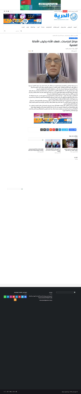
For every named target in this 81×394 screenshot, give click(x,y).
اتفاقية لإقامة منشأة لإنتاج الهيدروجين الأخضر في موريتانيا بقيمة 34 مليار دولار (35, 149)
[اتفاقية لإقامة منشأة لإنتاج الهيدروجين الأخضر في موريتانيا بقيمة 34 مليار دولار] (35, 143)
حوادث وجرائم (63, 27)
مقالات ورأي (71, 38)
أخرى (38, 27)
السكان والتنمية (49, 27)
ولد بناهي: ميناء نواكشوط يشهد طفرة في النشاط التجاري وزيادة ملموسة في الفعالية (53, 150)
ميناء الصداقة (33, 27)
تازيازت (27, 27)
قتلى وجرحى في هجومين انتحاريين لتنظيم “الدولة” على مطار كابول (71, 149)
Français (42, 27)
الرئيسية (75, 27)
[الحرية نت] (66, 17)
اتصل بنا (23, 27)
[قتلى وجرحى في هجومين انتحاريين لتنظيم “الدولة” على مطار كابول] (70, 143)
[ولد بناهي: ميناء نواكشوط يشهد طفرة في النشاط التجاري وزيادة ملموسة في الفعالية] (52, 143)
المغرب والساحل (56, 27)
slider (72, 35)
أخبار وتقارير (70, 27)
